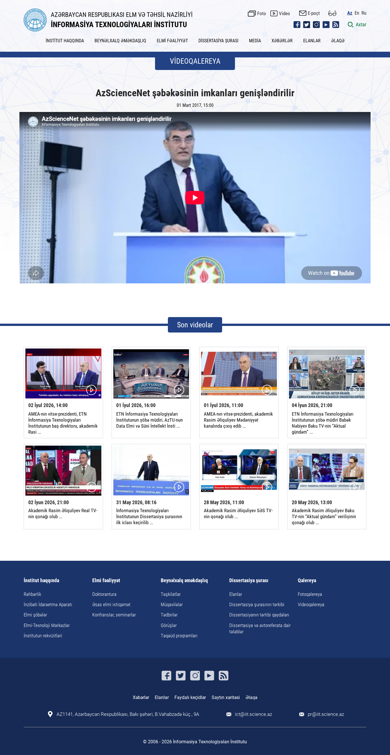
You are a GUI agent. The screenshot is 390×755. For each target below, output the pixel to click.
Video (284, 13)
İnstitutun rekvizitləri (43, 635)
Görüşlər (169, 625)
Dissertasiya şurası (248, 580)
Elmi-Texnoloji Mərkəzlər (47, 625)
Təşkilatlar (171, 594)
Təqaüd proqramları (179, 635)
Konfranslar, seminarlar (114, 615)
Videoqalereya (311, 604)
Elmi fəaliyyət (106, 580)
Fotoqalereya (310, 594)
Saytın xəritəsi (226, 697)
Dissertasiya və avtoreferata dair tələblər (260, 628)
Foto (261, 13)
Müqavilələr (172, 604)
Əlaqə (251, 697)
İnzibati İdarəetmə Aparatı (48, 604)
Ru (363, 13)
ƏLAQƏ (338, 40)
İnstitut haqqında (41, 580)
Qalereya (307, 580)
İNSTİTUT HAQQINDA (65, 40)
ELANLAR (312, 40)
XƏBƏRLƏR (282, 40)
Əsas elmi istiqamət (111, 604)
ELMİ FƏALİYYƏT (172, 40)
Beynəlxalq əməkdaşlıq (184, 580)
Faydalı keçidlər (190, 697)
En (357, 13)
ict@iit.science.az (253, 714)
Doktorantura (104, 594)
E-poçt (314, 13)
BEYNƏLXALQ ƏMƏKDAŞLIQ (120, 40)
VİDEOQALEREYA (195, 61)
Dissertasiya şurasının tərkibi (256, 604)
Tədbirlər (169, 615)
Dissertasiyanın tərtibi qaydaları (259, 615)
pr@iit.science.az (326, 714)
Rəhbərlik (32, 594)
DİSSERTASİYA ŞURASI (218, 40)
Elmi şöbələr (35, 615)
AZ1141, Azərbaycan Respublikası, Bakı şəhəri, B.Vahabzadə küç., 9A (128, 714)
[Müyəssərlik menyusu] (332, 13)
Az (349, 13)
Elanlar (235, 594)
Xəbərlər (141, 697)
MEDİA (255, 40)
